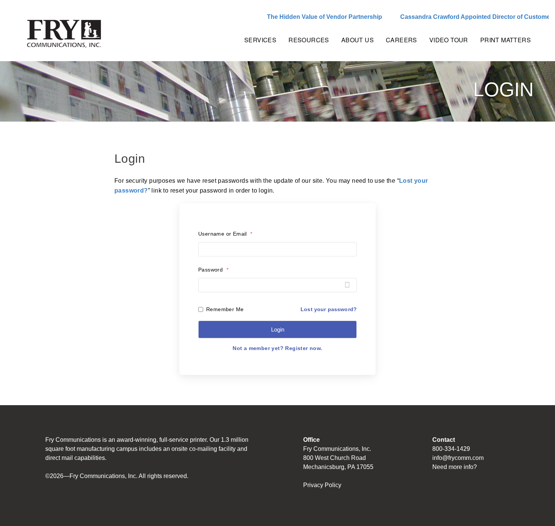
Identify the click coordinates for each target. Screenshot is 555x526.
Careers (401, 39)
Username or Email (225, 234)
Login (277, 329)
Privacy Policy (322, 485)
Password (213, 270)
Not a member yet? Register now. (277, 348)
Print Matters (505, 39)
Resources (308, 39)
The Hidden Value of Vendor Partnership (309, 17)
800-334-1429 (451, 449)
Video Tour (448, 39)
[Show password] (347, 284)
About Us (357, 39)
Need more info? (454, 467)
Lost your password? (329, 309)
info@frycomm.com (458, 458)
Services (260, 39)
